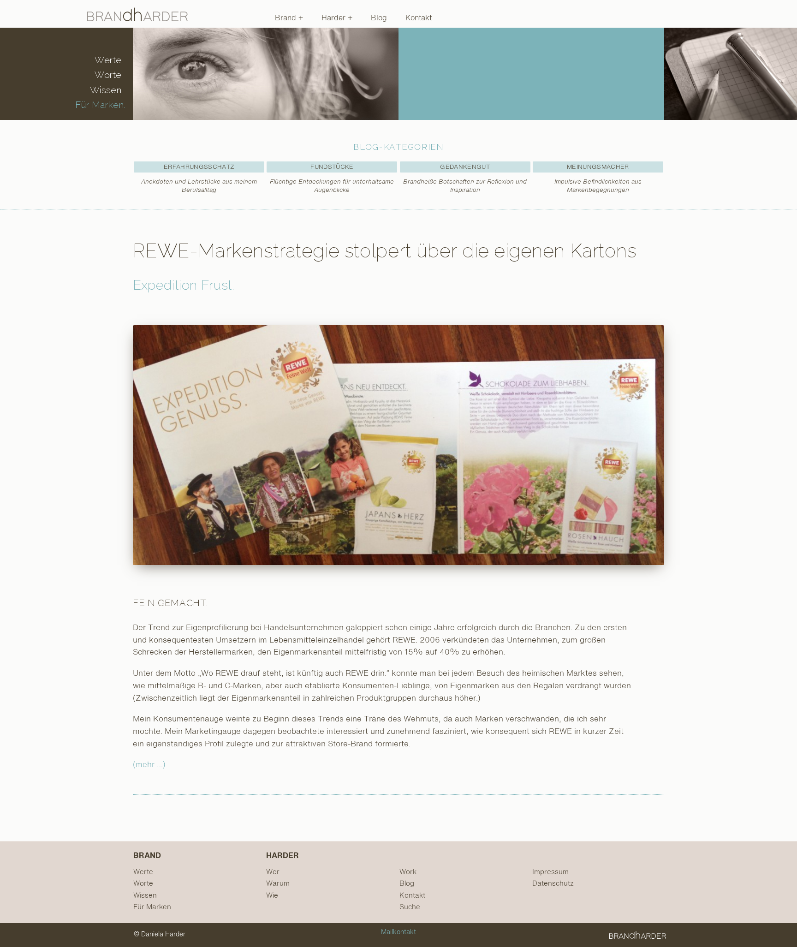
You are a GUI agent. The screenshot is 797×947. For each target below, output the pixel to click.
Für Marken (152, 907)
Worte (143, 883)
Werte (143, 872)
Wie (272, 895)
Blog (379, 18)
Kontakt (418, 18)
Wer (273, 872)
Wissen (145, 895)
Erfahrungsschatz (199, 167)
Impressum (550, 872)
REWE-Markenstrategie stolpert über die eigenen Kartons (384, 250)
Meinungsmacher (598, 167)
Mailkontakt (398, 932)
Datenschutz (553, 883)
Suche (409, 907)
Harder (334, 18)
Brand (286, 18)
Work (407, 872)
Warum (278, 883)
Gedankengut (465, 167)
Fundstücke (331, 167)
